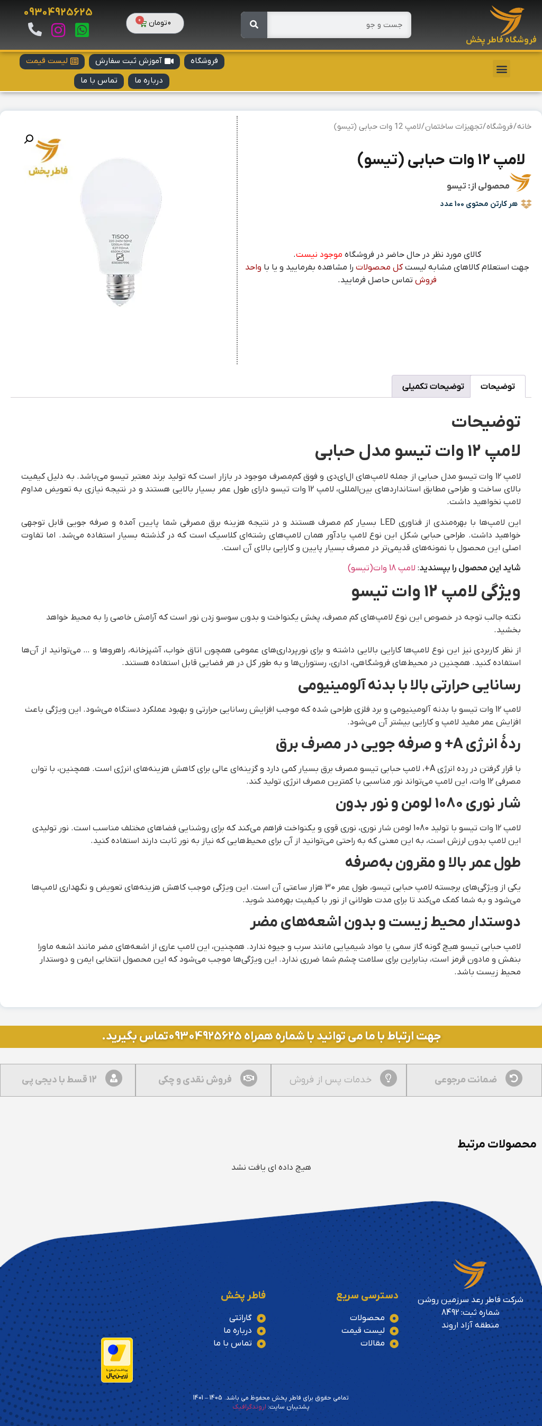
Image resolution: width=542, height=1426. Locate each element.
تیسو (456, 186)
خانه (524, 127)
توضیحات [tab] (498, 386)
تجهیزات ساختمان (453, 127)
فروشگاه (499, 127)
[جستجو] (254, 25)
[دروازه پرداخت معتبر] (117, 1380)
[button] (501, 68)
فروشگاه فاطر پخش (501, 40)
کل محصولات (379, 267)
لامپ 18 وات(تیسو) (381, 568)
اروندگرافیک (249, 1407)
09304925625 (58, 13)
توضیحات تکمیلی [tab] (433, 386)
